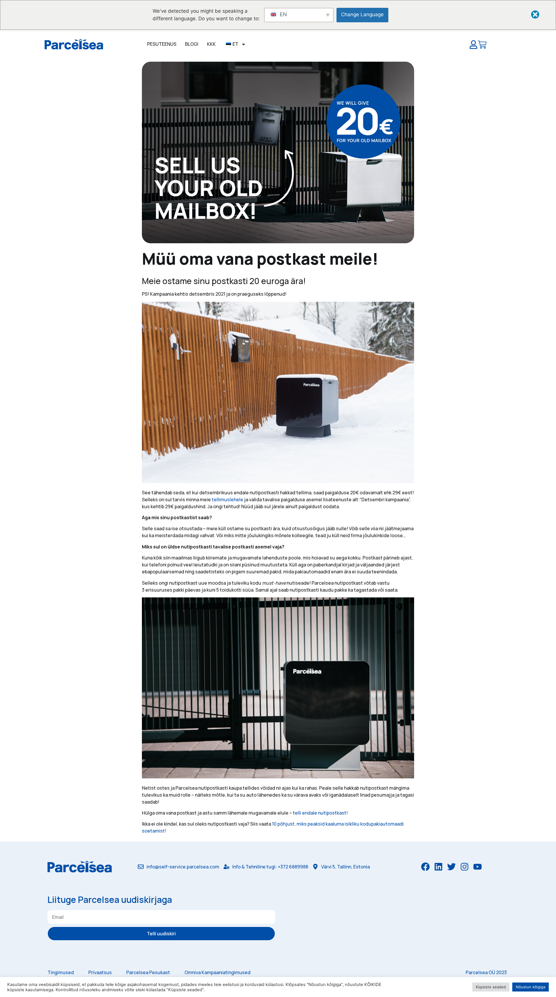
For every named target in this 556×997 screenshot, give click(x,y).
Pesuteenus (161, 44)
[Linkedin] (438, 866)
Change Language (362, 14)
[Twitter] (451, 866)
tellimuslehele (227, 499)
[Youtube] (477, 866)
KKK (211, 44)
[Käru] (482, 45)
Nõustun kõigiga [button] (530, 987)
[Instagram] (464, 866)
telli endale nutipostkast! (320, 813)
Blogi (191, 44)
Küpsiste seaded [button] (491, 987)
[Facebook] (425, 866)
